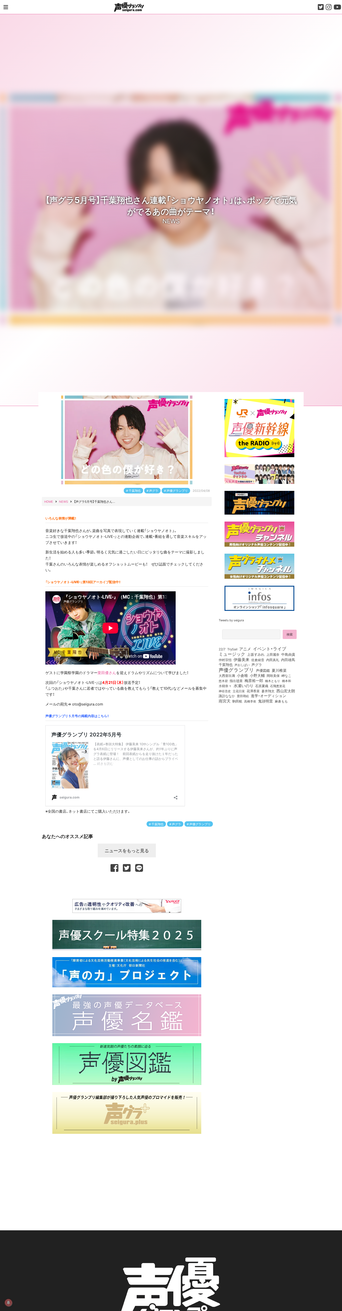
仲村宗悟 (225, 659)
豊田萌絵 (243, 695)
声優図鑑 (263, 670)
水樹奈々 (225, 686)
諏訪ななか (227, 695)
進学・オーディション (268, 695)
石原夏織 (261, 685)
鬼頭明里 (265, 701)
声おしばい (242, 664)
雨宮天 (225, 701)
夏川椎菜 (279, 670)
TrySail (232, 649)
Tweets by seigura (231, 620)
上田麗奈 (272, 654)
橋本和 (286, 680)
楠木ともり (272, 681)
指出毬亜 (236, 680)
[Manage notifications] (8, 1302)
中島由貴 (288, 654)
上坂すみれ (256, 654)
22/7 (222, 649)
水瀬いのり (243, 685)
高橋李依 (250, 701)
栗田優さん (106, 672)
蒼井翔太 (268, 691)
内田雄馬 (288, 659)
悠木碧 (223, 680)
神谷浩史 (225, 691)
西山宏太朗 (285, 691)
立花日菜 (239, 691)
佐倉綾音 (257, 659)
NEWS (171, 220)
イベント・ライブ (269, 648)
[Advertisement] (127, 884)
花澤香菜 (253, 691)
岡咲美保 (273, 675)
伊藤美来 (241, 659)
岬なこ (286, 675)
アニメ (245, 648)
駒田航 (237, 701)
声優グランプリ (177, 490)
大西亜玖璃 (227, 675)
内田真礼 (272, 659)
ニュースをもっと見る (127, 850)
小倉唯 (242, 675)
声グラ (153, 490)
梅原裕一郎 (254, 680)
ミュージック (232, 654)
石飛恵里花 (277, 685)
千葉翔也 (135, 490)
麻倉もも (281, 701)
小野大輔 (257, 675)
